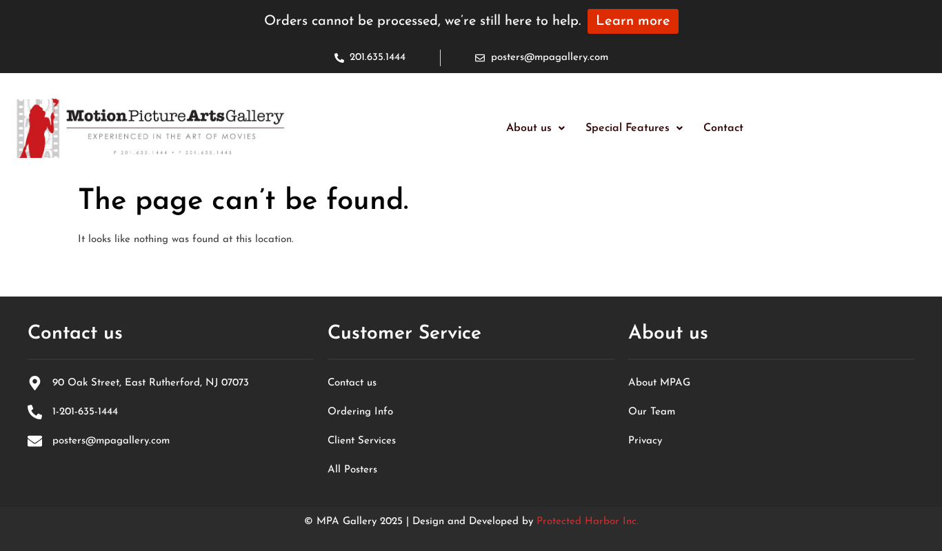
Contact (723, 128)
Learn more (633, 21)
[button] (535, 128)
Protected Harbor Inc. (588, 522)
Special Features (627, 128)
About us (529, 128)
